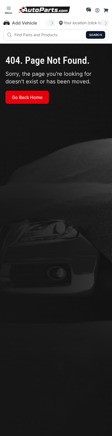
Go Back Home (27, 97)
